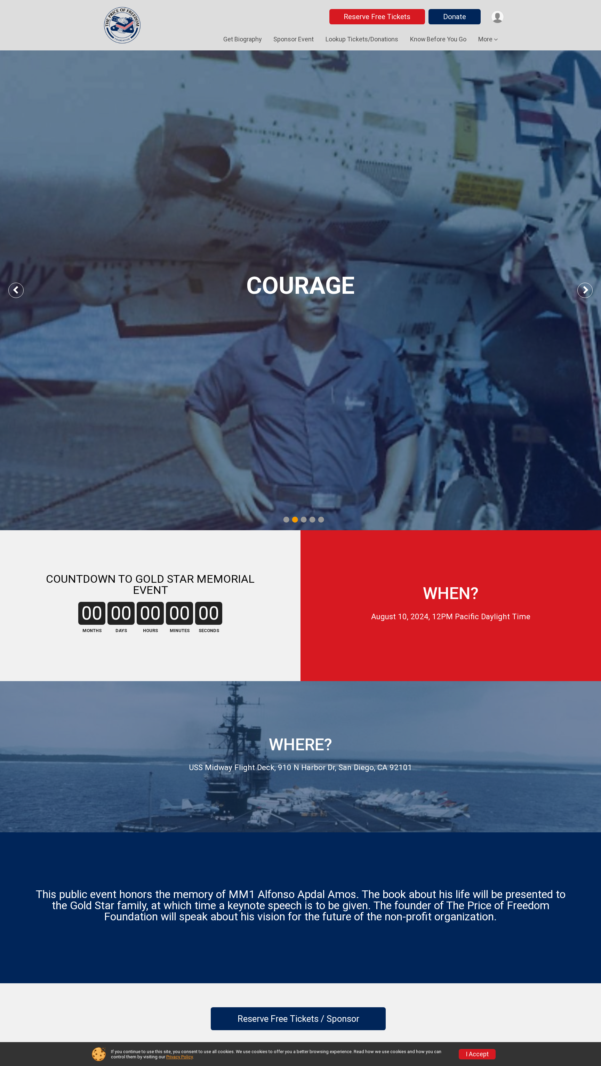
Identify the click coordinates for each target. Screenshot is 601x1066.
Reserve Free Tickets (377, 17)
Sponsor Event (293, 39)
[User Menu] (497, 16)
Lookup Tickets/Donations (362, 39)
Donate (454, 17)
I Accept (477, 1054)
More (485, 39)
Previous (21, 290)
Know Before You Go (438, 39)
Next (590, 290)
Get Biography (242, 39)
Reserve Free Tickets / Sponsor (298, 1018)
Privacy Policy (179, 1056)
